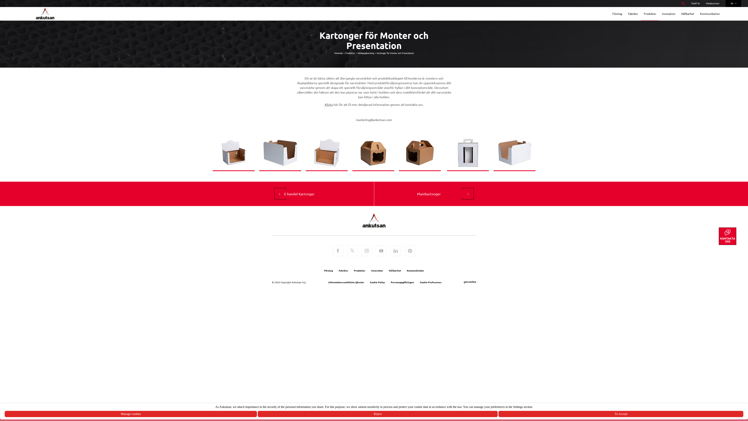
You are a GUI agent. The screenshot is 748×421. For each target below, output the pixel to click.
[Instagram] (367, 251)
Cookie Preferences (431, 282)
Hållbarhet (395, 270)
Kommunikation (415, 270)
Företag (328, 270)
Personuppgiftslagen (402, 282)
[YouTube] (381, 251)
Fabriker (343, 270)
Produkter (350, 53)
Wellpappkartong (366, 53)
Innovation (377, 270)
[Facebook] (338, 251)
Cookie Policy (377, 282)
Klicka (329, 104)
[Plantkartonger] (468, 194)
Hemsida (338, 53)
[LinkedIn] (395, 251)
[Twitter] (352, 251)
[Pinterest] (410, 251)
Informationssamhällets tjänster (346, 282)
